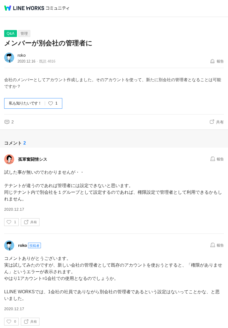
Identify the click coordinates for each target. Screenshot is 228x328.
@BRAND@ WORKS (24, 8)
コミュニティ (57, 8)
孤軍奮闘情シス (32, 159)
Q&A (10, 33)
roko (22, 55)
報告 (220, 61)
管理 (24, 33)
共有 (220, 122)
